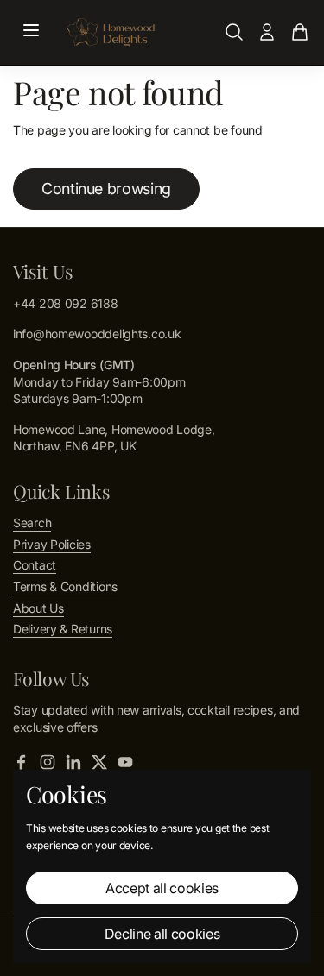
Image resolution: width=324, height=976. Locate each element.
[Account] (267, 32)
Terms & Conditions (65, 586)
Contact (34, 564)
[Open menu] (31, 32)
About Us (38, 608)
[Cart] (299, 32)
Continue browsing (106, 188)
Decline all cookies (162, 933)
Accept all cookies (162, 888)
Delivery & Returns (62, 628)
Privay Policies (52, 544)
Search (32, 522)
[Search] (234, 32)
